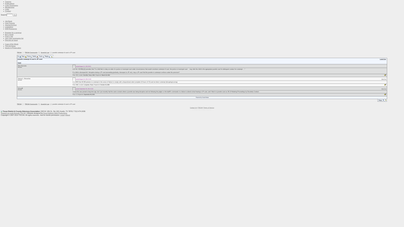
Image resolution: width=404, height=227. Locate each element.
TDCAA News (10, 46)
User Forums (10, 23)
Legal (62, 115)
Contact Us (193, 108)
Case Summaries (11, 5)
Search (3, 15)
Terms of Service (209, 108)
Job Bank (8, 21)
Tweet (19, 63)
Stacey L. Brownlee (24, 78)
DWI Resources (11, 29)
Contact (8, 11)
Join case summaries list (14, 38)
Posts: (75, 75)
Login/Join (383, 59)
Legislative (9, 27)
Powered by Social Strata (202, 97)
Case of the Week (11, 44)
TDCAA (19, 52)
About (68, 115)
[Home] (2, 18)
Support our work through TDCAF (13, 113)
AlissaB (20, 88)
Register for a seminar (13, 33)
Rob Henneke (22, 66)
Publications (9, 4)
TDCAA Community (31, 52)
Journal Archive (11, 25)
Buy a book (9, 35)
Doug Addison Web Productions (55, 113)
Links (7, 9)
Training (8, 2)
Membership (9, 7)
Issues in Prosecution (13, 48)
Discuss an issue (11, 40)
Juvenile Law (45, 52)
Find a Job (9, 36)
